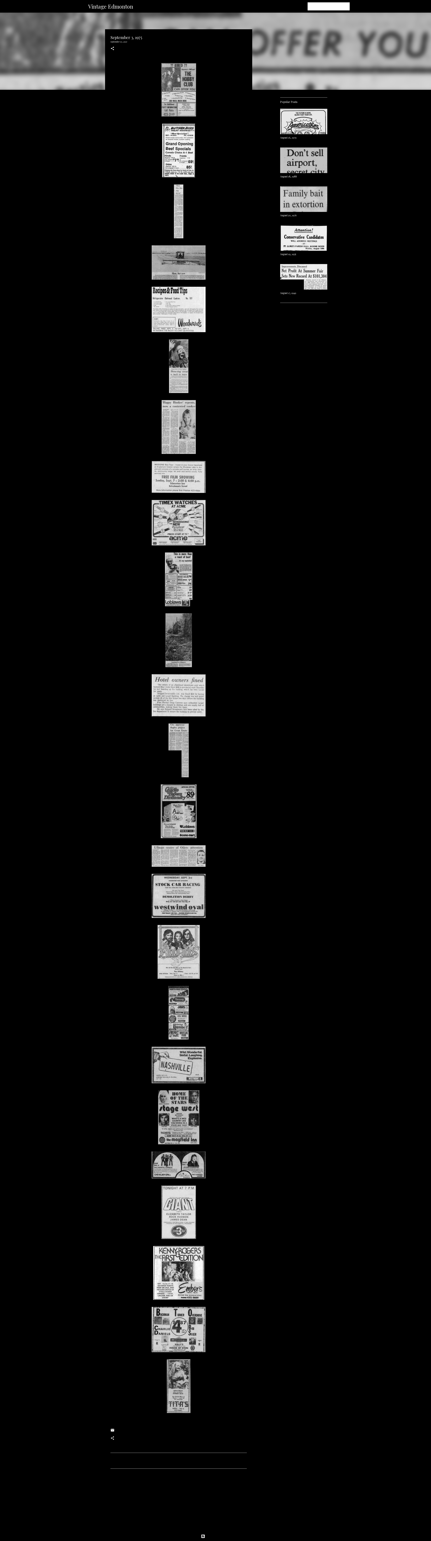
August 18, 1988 (288, 176)
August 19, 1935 (288, 254)
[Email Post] (112, 1431)
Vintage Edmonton (110, 6)
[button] (112, 48)
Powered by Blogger (217, 1536)
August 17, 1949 (288, 293)
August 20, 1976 (288, 215)
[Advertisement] (179, 1502)
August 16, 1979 (288, 137)
